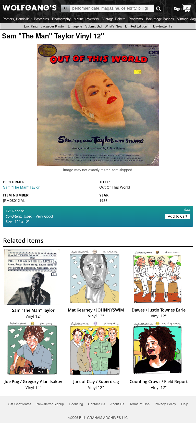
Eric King (31, 26)
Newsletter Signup (50, 404)
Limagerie (75, 26)
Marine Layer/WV (86, 19)
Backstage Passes (160, 19)
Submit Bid (93, 26)
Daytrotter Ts (162, 26)
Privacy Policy (165, 404)
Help (184, 404)
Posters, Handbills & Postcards (26, 19)
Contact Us (96, 404)
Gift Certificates (19, 404)
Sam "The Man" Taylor (21, 187)
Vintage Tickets (114, 19)
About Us (117, 404)
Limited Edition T (137, 26)
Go (158, 8)
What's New (113, 26)
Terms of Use (139, 404)
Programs (136, 19)
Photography (61, 19)
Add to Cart (177, 216)
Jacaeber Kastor (53, 26)
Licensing (76, 404)
